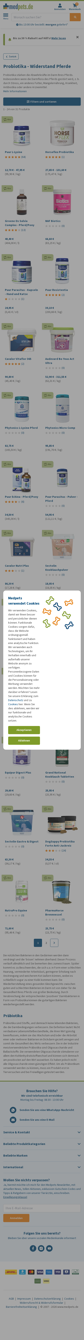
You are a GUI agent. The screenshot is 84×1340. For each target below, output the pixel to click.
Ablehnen (24, 741)
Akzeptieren (24, 730)
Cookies (13, 704)
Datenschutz (15, 700)
